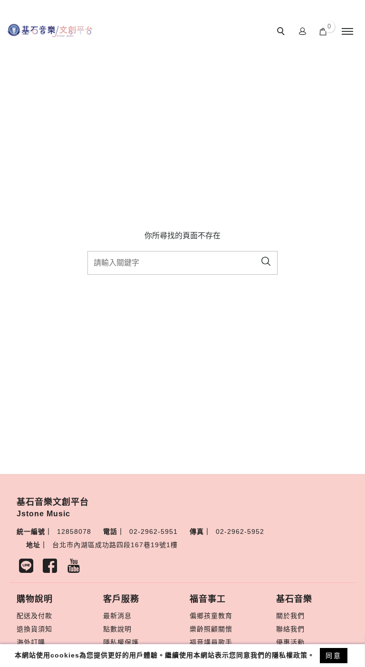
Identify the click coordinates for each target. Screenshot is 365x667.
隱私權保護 (121, 642)
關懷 (225, 629)
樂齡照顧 (204, 629)
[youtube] (76, 568)
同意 (334, 655)
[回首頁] (50, 30)
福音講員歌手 (211, 642)
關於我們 (290, 615)
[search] (282, 32)
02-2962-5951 (153, 531)
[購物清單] (323, 31)
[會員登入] (302, 30)
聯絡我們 (290, 629)
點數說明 (117, 629)
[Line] (28, 568)
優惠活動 (290, 642)
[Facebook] (52, 568)
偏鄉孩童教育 (211, 615)
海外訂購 (31, 642)
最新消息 (117, 615)
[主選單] (347, 31)
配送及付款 (34, 615)
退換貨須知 (34, 629)
